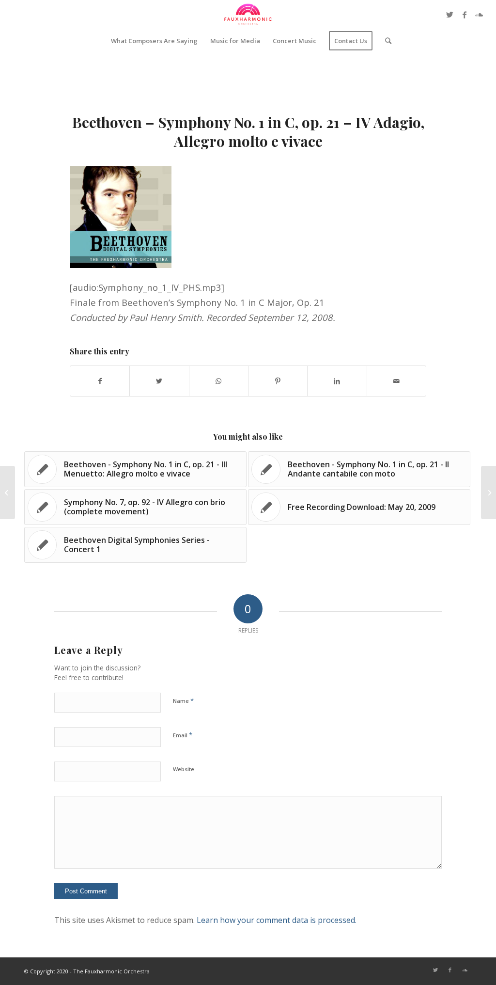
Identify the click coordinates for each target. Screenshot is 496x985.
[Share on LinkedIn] (337, 381)
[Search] (385, 41)
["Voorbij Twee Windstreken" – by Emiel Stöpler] (7, 492)
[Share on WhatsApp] (218, 381)
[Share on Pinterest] (277, 381)
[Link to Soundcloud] (479, 14)
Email (182, 735)
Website (183, 769)
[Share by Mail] (396, 381)
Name (183, 700)
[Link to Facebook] (464, 14)
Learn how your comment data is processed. (276, 920)
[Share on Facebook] (99, 381)
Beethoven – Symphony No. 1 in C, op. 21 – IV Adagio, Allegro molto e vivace (248, 131)
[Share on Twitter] (159, 381)
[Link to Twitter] (450, 14)
